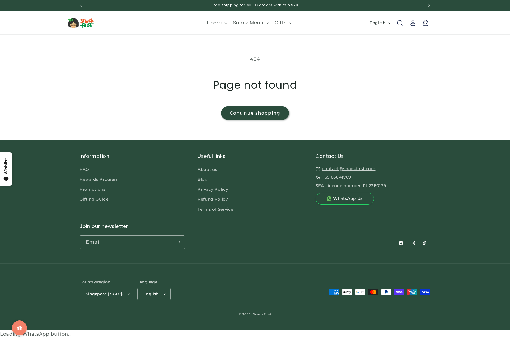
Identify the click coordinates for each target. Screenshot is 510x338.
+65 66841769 (336, 177)
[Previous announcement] (81, 5)
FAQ (84, 169)
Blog (203, 179)
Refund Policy (213, 199)
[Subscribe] (178, 242)
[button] (217, 22)
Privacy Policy (213, 189)
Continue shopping (255, 113)
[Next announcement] (429, 5)
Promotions (93, 189)
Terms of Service (215, 209)
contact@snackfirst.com (349, 168)
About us (207, 169)
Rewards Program (99, 179)
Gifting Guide (94, 199)
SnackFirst (262, 314)
